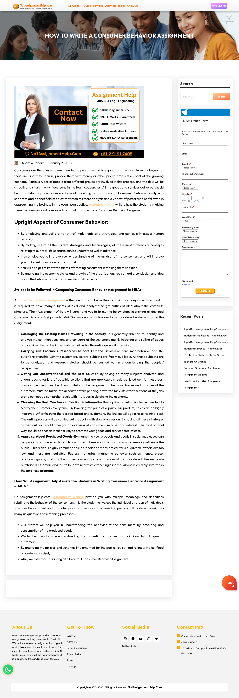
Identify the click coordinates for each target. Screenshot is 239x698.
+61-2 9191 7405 (189, 642)
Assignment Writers (68, 497)
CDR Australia (129, 645)
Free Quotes (219, 5)
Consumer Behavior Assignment (41, 300)
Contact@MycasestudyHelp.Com (198, 636)
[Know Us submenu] (139, 5)
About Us (71, 635)
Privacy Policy (74, 654)
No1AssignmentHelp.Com (25, 635)
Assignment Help (101, 204)
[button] (229, 583)
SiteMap (71, 666)
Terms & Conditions (77, 647)
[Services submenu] (81, 5)
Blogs (70, 660)
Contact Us (73, 641)
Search (221, 96)
